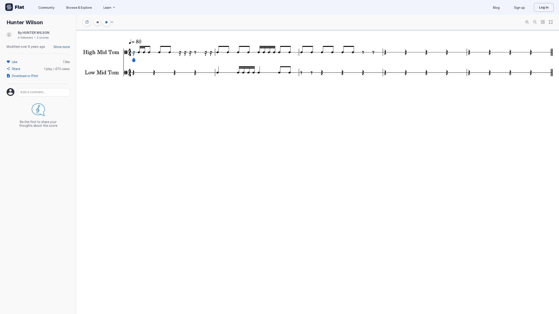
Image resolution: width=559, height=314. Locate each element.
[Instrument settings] (87, 22)
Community (46, 7)
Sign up (519, 7)
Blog (496, 7)
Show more (61, 47)
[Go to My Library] (14, 7)
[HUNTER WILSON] (9, 35)
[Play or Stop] (106, 22)
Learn (107, 7)
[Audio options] (112, 22)
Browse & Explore (79, 7)
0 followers (25, 37)
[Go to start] (97, 22)
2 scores (43, 37)
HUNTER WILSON (35, 32)
